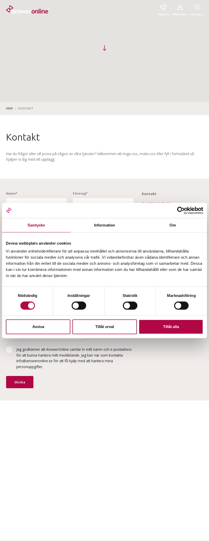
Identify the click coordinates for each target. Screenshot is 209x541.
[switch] (79, 305)
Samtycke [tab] (36, 225)
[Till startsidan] (27, 10)
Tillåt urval (104, 326)
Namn (12, 193)
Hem (9, 108)
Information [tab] (104, 225)
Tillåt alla (171, 326)
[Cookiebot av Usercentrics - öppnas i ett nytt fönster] (181, 210)
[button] (197, 10)
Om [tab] (172, 225)
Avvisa (38, 326)
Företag (80, 193)
